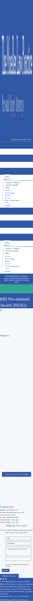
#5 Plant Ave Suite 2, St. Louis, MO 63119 (14, 596)
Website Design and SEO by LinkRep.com (14, 600)
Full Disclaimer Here (24, 589)
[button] (21, 139)
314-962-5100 (11, 591)
